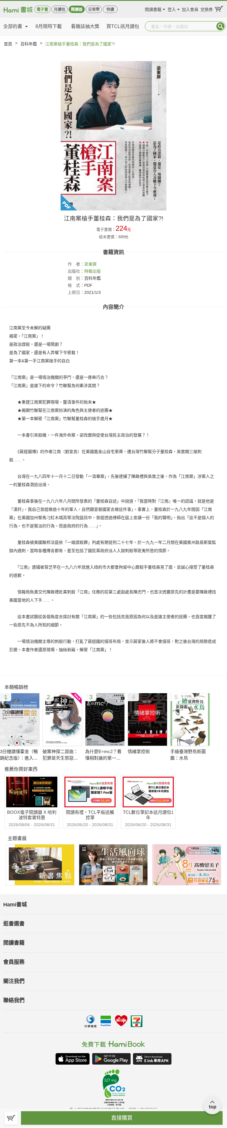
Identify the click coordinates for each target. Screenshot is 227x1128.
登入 (172, 8)
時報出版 (92, 271)
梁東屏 (90, 264)
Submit (220, 26)
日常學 (94, 9)
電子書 (42, 9)
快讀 (110, 9)
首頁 (8, 44)
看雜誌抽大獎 (85, 26)
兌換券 (206, 8)
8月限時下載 (48, 26)
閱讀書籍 (153, 8)
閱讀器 (76, 9)
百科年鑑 (28, 44)
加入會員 (190, 8)
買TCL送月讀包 (122, 26)
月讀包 (59, 9)
